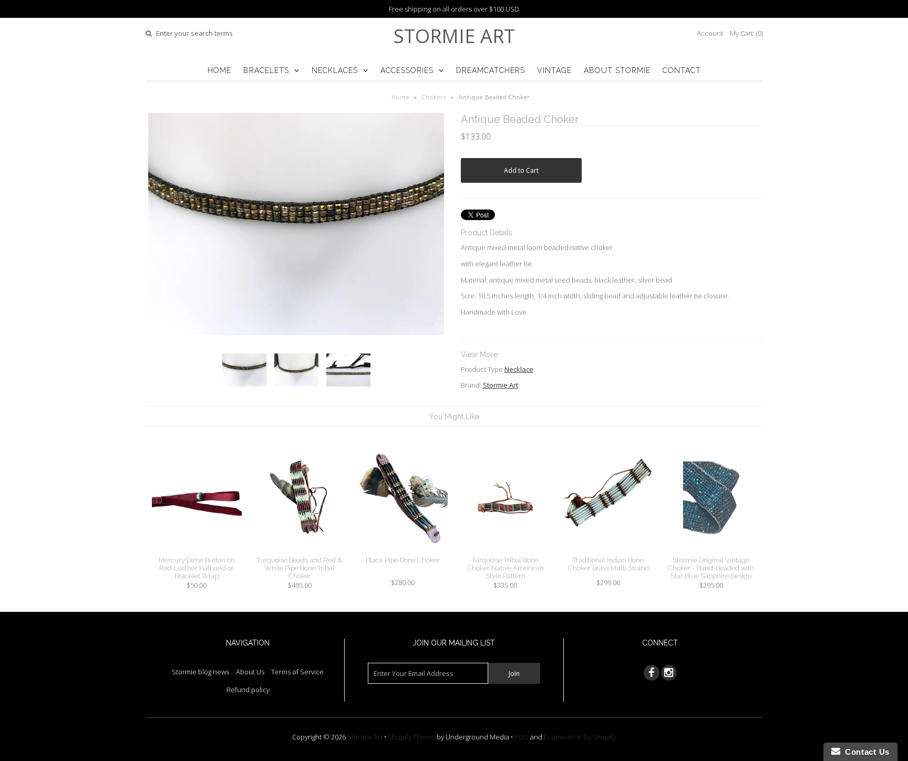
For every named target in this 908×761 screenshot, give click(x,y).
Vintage (554, 70)
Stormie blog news (200, 671)
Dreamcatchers (490, 70)
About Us (250, 671)
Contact (682, 70)
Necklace (518, 369)
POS (521, 737)
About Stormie (617, 70)
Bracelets (266, 70)
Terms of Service (297, 671)
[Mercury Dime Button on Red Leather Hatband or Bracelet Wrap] (197, 551)
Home (219, 70)
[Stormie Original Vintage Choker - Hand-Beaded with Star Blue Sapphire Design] (711, 551)
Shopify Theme (411, 737)
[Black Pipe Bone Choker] (402, 551)
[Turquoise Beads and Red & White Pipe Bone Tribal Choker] (300, 551)
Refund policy (248, 689)
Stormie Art (454, 36)
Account (710, 33)
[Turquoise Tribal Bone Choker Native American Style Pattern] (505, 551)
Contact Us (865, 751)
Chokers (434, 97)
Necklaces (335, 70)
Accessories (407, 70)
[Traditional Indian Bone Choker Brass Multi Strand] (608, 551)
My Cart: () (746, 33)
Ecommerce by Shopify (580, 737)
